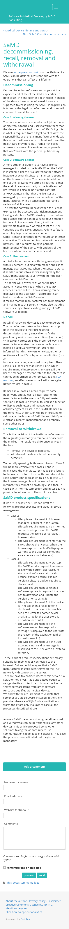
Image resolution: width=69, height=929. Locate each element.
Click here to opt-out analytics (24, 912)
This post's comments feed (23, 882)
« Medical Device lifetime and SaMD (25, 30)
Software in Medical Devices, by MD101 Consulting (33, 18)
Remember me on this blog (23, 867)
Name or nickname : (16, 782)
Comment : (11, 823)
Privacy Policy (37, 901)
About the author (16, 901)
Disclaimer (54, 901)
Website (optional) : (16, 810)
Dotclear (26, 919)
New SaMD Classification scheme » (44, 34)
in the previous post (25, 72)
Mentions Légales (16, 908)
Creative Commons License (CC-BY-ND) (29, 904)
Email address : (13, 796)
